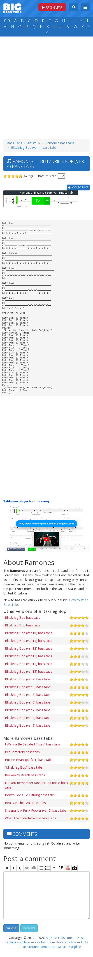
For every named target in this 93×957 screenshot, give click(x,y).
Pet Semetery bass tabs (22, 752)
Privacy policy (66, 942)
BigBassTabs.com (59, 937)
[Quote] (54, 868)
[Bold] (7, 868)
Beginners (54, 7)
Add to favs (79, 187)
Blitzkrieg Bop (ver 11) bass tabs (28, 640)
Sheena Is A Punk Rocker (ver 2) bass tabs (35, 810)
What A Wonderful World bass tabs (30, 818)
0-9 (7, 20)
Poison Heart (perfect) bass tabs (28, 759)
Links (84, 942)
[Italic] (13, 868)
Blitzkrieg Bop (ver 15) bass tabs (28, 671)
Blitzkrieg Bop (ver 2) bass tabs (27, 679)
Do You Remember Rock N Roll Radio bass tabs (36, 785)
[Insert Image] (34, 868)
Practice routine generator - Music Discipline (48, 947)
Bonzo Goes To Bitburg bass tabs (30, 795)
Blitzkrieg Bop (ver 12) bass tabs (28, 648)
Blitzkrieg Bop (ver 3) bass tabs (27, 687)
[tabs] (61, 868)
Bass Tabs (14, 143)
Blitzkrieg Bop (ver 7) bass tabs (27, 710)
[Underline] (20, 868)
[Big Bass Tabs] (12, 8)
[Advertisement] (46, 86)
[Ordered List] (40, 868)
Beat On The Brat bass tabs (25, 803)
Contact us (43, 942)
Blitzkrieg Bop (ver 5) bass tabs (27, 694)
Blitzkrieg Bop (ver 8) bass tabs (27, 718)
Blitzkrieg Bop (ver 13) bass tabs (28, 656)
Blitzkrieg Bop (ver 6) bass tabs (27, 702)
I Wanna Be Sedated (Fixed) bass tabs (32, 744)
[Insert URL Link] (27, 868)
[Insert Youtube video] (68, 868)
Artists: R (33, 143)
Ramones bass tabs (59, 143)
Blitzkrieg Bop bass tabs (22, 617)
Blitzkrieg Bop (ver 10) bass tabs (28, 633)
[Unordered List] (47, 868)
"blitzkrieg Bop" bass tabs (23, 767)
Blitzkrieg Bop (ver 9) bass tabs (27, 725)
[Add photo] (74, 868)
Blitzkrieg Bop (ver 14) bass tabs (28, 664)
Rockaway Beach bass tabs (25, 775)
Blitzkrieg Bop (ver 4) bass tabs (33, 147)
